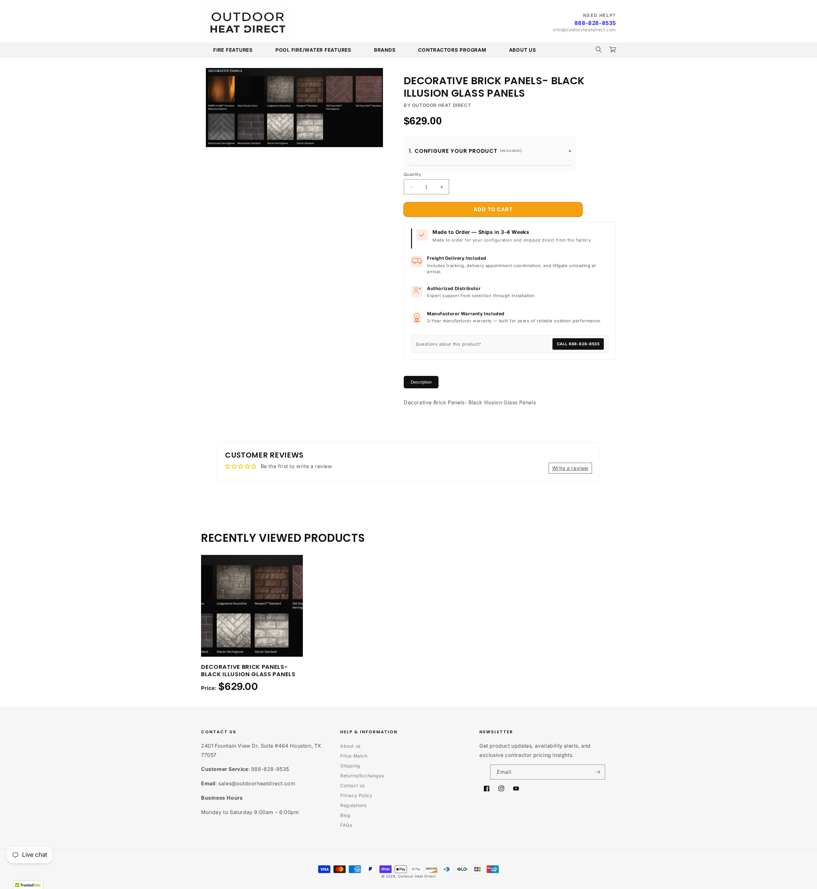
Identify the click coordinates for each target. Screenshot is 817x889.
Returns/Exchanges (362, 775)
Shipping (350, 765)
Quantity (412, 174)
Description (421, 382)
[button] (599, 49)
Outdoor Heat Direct (417, 876)
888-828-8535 (595, 23)
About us (350, 746)
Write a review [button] (570, 468)
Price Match (354, 755)
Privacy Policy (356, 795)
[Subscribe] (598, 772)
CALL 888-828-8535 (578, 343)
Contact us (352, 785)
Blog (345, 815)
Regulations (353, 805)
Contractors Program (452, 50)
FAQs (346, 825)
